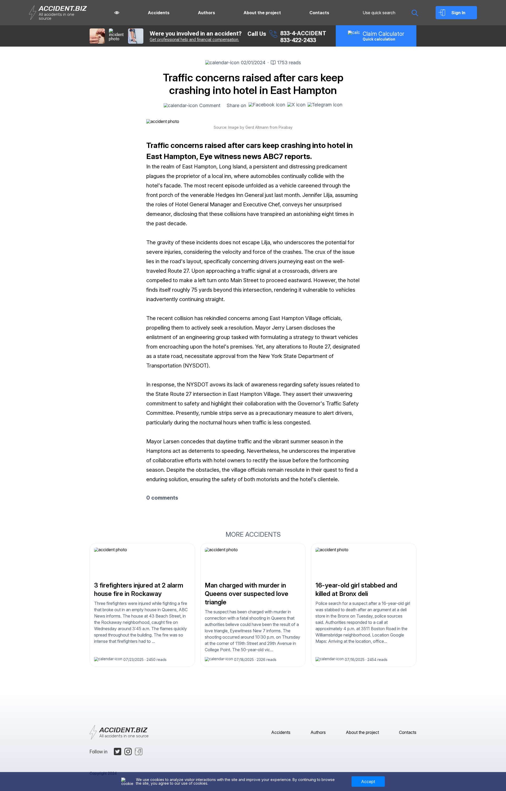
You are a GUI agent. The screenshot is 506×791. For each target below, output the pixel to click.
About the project (262, 12)
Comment (209, 105)
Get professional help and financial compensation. (194, 39)
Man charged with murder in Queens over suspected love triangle (246, 593)
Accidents (158, 12)
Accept (368, 781)
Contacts (319, 12)
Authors (206, 12)
